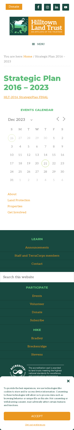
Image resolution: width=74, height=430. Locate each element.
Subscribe (37, 320)
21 (45, 163)
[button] (68, 381)
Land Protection (19, 200)
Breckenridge (37, 346)
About (12, 194)
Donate (14, 7)
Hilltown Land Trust (37, 27)
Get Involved (17, 212)
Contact (37, 264)
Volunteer (37, 304)
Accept (37, 416)
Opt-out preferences (35, 424)
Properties (15, 206)
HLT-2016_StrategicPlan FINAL (26, 97)
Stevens (37, 354)
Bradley (37, 338)
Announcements (37, 247)
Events (37, 296)
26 (11, 138)
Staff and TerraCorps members (37, 256)
